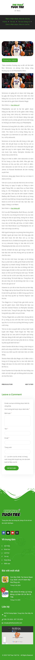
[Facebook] (3, 533)
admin (14, 60)
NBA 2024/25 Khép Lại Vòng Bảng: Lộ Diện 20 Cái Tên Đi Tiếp (21, 594)
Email (6, 438)
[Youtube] (12, 533)
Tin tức (12, 22)
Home (4, 22)
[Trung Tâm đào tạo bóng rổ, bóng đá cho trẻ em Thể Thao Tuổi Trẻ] (17, 5)
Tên (6, 429)
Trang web (8, 447)
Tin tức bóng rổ (24, 22)
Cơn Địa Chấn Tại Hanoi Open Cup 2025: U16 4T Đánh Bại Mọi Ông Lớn (21, 579)
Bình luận (7, 413)
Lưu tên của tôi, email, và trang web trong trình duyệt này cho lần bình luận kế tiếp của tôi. (17, 459)
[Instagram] (17, 533)
